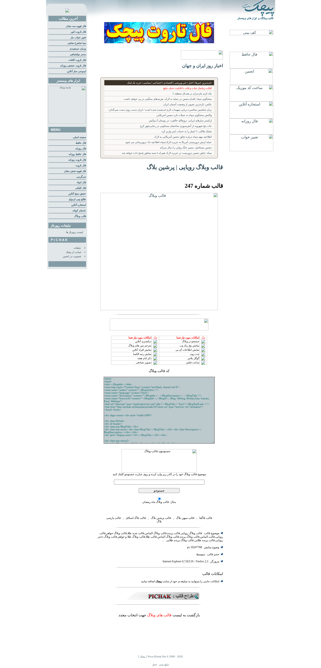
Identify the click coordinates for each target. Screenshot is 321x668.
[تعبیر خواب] (251, 150)
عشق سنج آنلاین (77, 193)
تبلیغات (77, 248)
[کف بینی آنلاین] (251, 34)
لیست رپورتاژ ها (74, 232)
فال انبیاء (81, 182)
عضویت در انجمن (72, 256)
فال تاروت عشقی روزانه (73, 65)
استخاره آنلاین (78, 205)
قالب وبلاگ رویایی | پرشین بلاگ (185, 167)
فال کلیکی (80, 188)
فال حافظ (81, 143)
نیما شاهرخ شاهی (76, 43)
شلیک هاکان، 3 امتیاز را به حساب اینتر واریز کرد (186, 131)
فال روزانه (80, 148)
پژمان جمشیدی (78, 48)
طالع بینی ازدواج (77, 199)
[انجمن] (251, 84)
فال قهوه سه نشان (76, 26)
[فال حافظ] (251, 67)
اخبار (154, 665)
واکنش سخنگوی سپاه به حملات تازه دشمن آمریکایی (184, 115)
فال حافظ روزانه (77, 154)
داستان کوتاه (79, 210)
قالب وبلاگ (80, 216)
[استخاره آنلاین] (251, 117)
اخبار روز (215, 65)
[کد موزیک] (251, 100)
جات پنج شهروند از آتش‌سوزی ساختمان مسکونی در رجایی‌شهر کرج (176, 126)
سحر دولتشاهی (78, 54)
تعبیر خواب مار (78, 37)
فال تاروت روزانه (77, 160)
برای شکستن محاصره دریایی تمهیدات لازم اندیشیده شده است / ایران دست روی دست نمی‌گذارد (160, 110)
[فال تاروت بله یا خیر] (159, 42)
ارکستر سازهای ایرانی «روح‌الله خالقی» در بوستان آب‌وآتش (180, 120)
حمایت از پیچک (74, 252)
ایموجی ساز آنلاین (76, 71)
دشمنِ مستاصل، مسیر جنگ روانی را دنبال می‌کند (186, 147)
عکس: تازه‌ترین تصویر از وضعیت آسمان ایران (187, 104)
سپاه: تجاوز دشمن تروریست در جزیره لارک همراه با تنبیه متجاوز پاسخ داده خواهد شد (167, 153)
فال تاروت (80, 165)
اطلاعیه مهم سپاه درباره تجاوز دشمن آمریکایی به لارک (183, 137)
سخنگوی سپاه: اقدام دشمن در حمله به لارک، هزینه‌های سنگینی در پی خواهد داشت (168, 99)
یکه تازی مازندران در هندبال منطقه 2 (192, 93)
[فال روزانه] (251, 133)
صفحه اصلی (79, 137)
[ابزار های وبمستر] (67, 122)
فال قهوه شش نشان (75, 171)
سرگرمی (81, 176)
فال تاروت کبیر (78, 32)
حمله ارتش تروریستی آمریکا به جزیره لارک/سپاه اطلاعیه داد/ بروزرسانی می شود (168, 142)
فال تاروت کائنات (77, 60)
